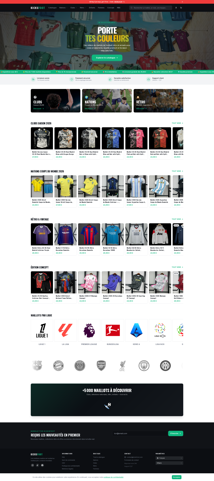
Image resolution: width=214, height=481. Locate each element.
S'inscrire (174, 433)
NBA (118, 8)
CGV (63, 463)
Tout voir (176, 123)
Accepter (176, 477)
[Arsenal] (62, 365)
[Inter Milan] (127, 365)
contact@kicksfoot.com (135, 457)
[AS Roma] (169, 365)
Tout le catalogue (99, 457)
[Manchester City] (105, 365)
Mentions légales (67, 469)
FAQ (63, 457)
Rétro (82, 8)
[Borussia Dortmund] (148, 365)
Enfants (92, 8)
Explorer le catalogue (105, 58)
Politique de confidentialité (71, 466)
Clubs (72, 8)
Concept (110, 8)
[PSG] (41, 365)
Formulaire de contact (131, 460)
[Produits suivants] (181, 144)
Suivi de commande (68, 460)
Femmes (101, 8)
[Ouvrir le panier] (181, 7)
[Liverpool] (84, 365)
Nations (62, 8)
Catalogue (52, 8)
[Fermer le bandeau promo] (182, 1)
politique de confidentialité (113, 477)
